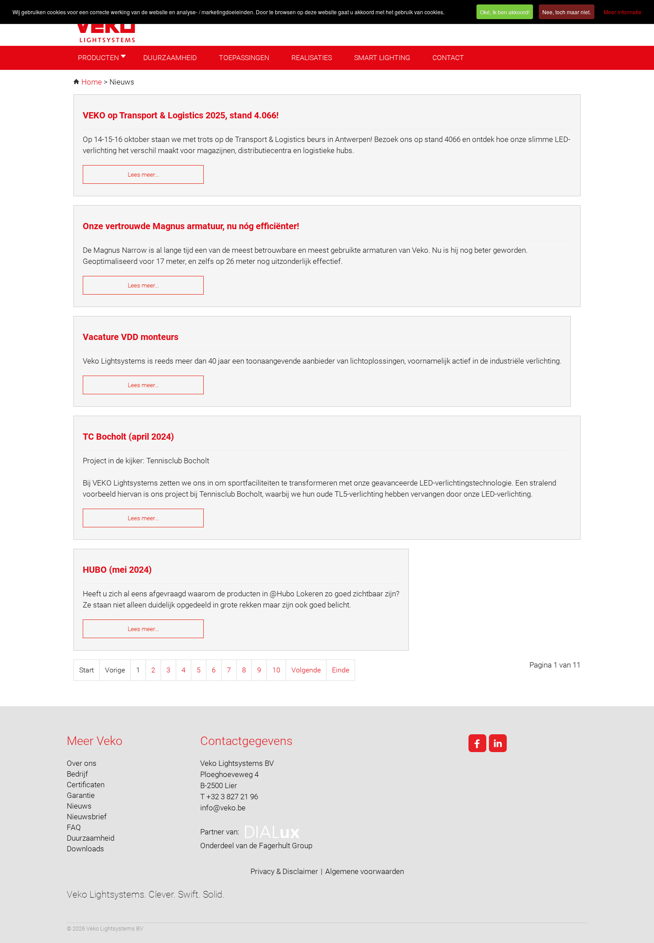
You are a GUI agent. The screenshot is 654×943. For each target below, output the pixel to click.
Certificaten (86, 784)
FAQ (74, 827)
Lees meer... (143, 174)
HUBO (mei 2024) (117, 569)
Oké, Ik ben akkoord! (504, 12)
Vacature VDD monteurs (130, 337)
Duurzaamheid (90, 838)
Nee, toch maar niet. (566, 12)
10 (276, 670)
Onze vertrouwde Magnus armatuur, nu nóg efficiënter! (191, 226)
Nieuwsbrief (87, 816)
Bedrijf (77, 773)
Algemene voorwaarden (364, 871)
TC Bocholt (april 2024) (128, 436)
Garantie (81, 795)
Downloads (85, 848)
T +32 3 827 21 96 (229, 796)
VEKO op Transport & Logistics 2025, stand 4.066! (181, 115)
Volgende (306, 670)
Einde (340, 670)
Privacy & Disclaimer (284, 871)
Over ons (82, 763)
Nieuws (79, 805)
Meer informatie (623, 12)
